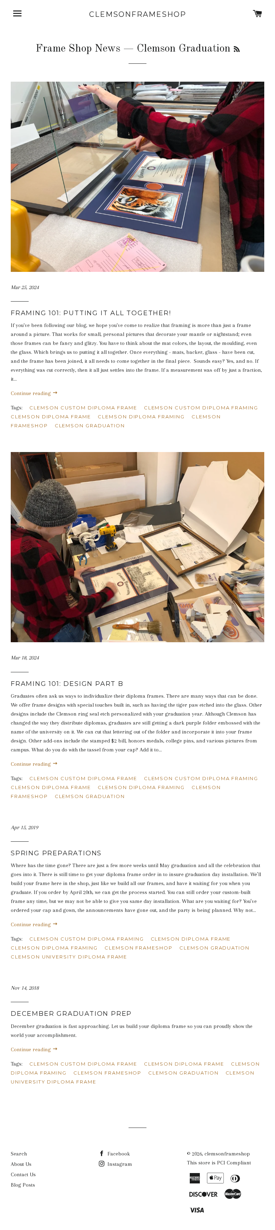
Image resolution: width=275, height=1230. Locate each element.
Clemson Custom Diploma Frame (83, 407)
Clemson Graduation (90, 425)
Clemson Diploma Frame (51, 416)
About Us (21, 1164)
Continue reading (31, 393)
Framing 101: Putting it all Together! (91, 313)
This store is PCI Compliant (219, 1162)
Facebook (118, 1153)
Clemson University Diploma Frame (69, 957)
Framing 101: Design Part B (67, 684)
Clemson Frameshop (139, 948)
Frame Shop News (77, 48)
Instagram (119, 1164)
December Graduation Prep (71, 1014)
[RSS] (236, 50)
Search (19, 1153)
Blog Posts (23, 1185)
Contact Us (23, 1174)
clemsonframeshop (137, 14)
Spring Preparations (56, 853)
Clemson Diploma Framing (141, 416)
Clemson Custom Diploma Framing (201, 407)
